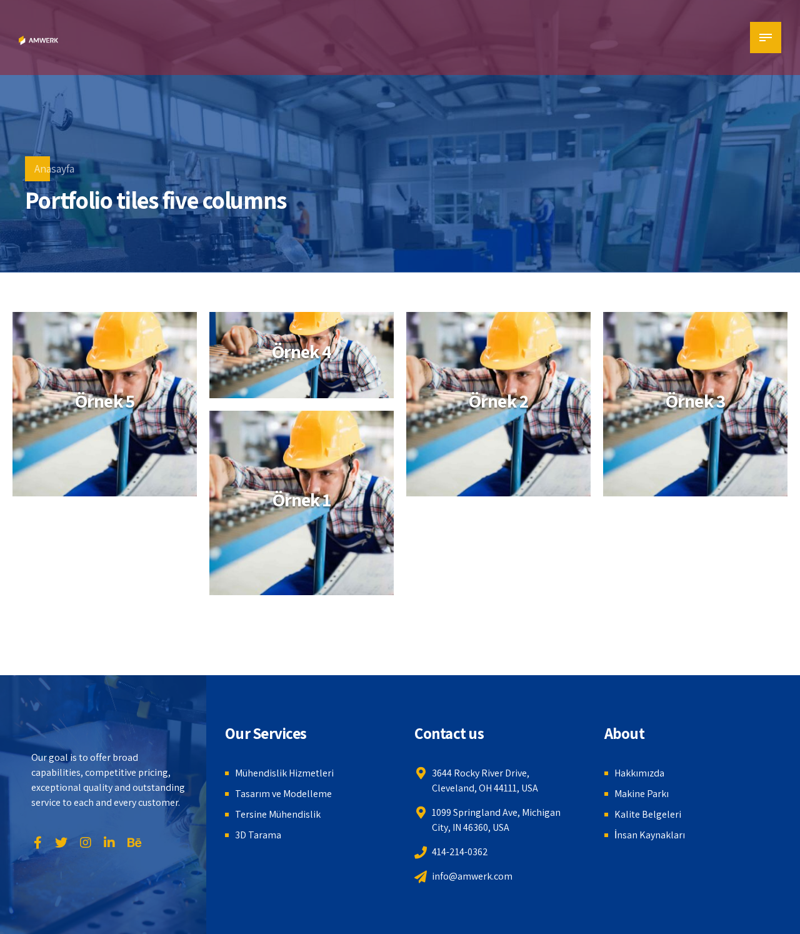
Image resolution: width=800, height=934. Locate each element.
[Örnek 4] (301, 358)
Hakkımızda (639, 773)
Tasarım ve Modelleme (283, 793)
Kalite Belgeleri (647, 814)
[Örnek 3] (695, 404)
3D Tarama (258, 834)
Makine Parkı (641, 793)
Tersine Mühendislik (278, 814)
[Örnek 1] (301, 503)
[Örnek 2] (498, 404)
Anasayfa (54, 168)
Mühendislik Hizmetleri (284, 773)
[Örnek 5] (104, 404)
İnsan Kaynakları (649, 834)
